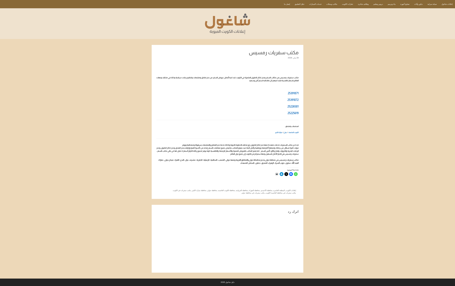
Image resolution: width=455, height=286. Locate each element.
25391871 (293, 93)
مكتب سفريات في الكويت (182, 190)
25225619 (293, 113)
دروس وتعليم (378, 4)
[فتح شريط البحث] (278, 4)
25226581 (293, 106)
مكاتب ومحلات (331, 4)
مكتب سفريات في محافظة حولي (253, 193)
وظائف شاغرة (363, 4)
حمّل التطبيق (299, 4)
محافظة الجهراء (254, 190)
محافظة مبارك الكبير (199, 190)
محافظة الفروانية (242, 190)
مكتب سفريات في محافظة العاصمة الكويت (281, 193)
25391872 (293, 99)
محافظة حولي (212, 190)
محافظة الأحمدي (267, 190)
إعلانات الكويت (291, 190)
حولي (285, 132)
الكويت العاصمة (294, 132)
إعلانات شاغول (447, 4)
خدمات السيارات (315, 4)
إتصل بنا (287, 4)
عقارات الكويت (347, 4)
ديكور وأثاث (418, 4)
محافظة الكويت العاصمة (226, 190)
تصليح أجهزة (405, 4)
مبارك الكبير (278, 132)
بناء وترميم (392, 4)
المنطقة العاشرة (279, 190)
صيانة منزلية (432, 4)
